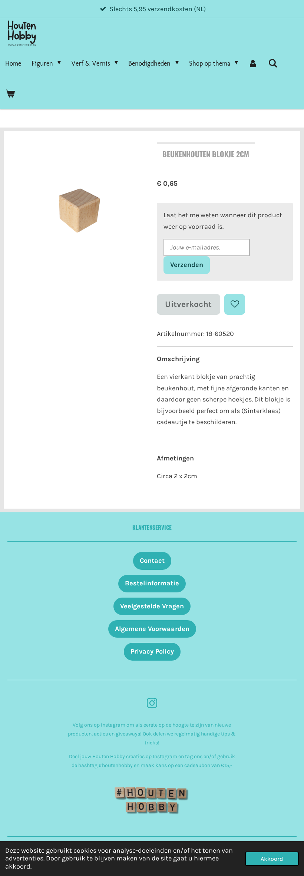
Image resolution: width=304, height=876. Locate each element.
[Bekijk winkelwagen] (10, 94)
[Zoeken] (272, 63)
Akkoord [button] (272, 858)
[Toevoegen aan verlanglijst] (234, 304)
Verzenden (186, 265)
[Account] (253, 63)
